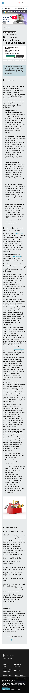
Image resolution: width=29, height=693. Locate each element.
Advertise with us (6, 671)
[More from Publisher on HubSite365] (18, 54)
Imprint (4, 666)
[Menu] (22, 3)
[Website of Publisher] (15, 53)
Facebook (18, 664)
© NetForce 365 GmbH (7, 658)
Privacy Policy (6, 664)
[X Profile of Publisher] (10, 53)
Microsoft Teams (19, 349)
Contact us (5, 667)
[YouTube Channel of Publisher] (6, 53)
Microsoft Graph (18, 233)
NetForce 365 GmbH (7, 675)
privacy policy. (5, 687)
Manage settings (15, 689)
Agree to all (6, 689)
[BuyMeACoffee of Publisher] (13, 53)
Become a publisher (7, 669)
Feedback (15, 639)
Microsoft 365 (17, 256)
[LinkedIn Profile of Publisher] (8, 53)
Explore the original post (13, 636)
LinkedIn (18, 670)
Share (8, 28)
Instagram (18, 666)
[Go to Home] (3, 3)
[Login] (26, 3)
